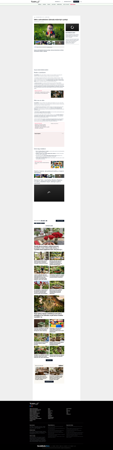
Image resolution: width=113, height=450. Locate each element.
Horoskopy (50, 415)
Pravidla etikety (31, 426)
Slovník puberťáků (36, 426)
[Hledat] (81, 1)
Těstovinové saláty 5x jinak (42, 441)
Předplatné (76, 1)
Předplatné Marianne (34, 408)
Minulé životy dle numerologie (38, 431)
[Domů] (35, 1)
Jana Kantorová (36, 21)
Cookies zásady (33, 419)
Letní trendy (34, 428)
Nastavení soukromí (33, 417)
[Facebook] (30, 406)
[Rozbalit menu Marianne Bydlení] (71, 1)
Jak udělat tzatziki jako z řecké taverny (34, 439)
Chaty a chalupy (66, 4)
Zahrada (44, 4)
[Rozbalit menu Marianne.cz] (60, 1)
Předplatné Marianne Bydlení (35, 409)
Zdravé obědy (38, 428)
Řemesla (39, 4)
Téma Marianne (51, 417)
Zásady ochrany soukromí (35, 416)
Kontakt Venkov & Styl (34, 414)
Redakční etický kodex (34, 415)
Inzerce (31, 420)
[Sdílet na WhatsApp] (46, 220)
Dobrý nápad (59, 4)
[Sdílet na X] (43, 220)
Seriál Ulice (37, 432)
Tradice (48, 4)
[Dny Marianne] (72, 4)
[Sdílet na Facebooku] (41, 220)
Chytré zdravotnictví (41, 432)
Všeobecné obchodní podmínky (36, 418)
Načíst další (49, 360)
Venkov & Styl (50, 418)
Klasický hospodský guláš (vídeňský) (36, 440)
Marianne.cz (57, 1)
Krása (49, 409)
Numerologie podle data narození (39, 427)
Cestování (54, 4)
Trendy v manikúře (32, 431)
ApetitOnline (68, 408)
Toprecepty (68, 414)
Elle (67, 409)
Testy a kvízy (40, 426)
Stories (49, 414)
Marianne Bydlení (67, 1)
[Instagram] (31, 406)
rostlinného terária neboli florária (40, 106)
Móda (49, 408)
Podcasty (50, 416)
